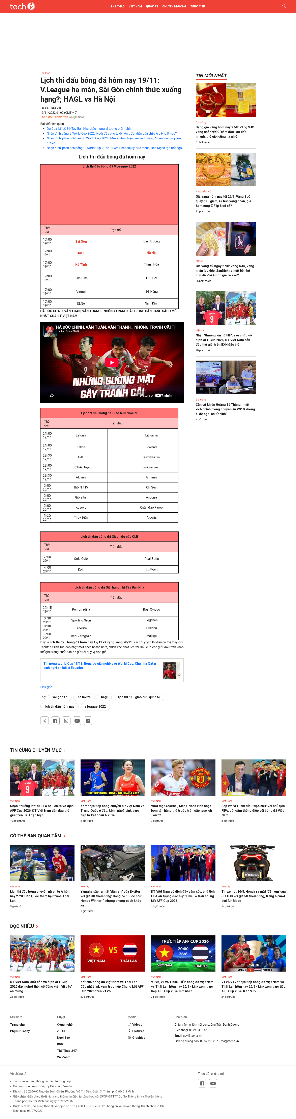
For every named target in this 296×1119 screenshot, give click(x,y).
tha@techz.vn (230, 1041)
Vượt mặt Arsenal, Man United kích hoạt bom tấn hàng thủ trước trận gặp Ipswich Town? (181, 810)
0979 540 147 (198, 1030)
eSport (200, 261)
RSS (60, 1044)
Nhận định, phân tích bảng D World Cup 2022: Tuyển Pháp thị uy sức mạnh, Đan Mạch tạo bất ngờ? (115, 148)
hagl (104, 697)
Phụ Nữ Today (20, 1031)
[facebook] (55, 720)
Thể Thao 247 (67, 1051)
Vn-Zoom (63, 1057)
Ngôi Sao (63, 1037)
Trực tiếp (197, 6)
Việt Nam (135, 6)
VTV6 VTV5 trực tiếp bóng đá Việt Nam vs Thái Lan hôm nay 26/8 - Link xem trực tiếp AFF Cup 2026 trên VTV (253, 986)
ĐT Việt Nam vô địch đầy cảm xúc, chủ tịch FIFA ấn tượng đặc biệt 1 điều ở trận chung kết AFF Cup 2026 (183, 896)
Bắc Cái (56, 107)
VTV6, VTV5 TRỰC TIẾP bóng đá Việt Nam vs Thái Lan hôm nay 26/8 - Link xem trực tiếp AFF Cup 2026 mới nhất (182, 986)
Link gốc (46, 687)
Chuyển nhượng (174, 6)
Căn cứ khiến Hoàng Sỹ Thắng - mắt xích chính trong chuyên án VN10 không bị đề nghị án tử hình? (225, 409)
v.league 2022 (95, 706)
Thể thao (118, 6)
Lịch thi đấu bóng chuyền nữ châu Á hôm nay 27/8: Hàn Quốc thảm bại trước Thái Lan (40, 896)
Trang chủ (17, 1024)
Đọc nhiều (22, 926)
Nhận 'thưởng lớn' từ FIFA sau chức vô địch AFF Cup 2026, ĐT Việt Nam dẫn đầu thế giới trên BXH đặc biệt (224, 339)
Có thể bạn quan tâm (36, 836)
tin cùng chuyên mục (36, 750)
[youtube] (77, 720)
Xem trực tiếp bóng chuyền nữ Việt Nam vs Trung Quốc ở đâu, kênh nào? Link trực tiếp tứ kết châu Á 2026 (112, 810)
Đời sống (201, 122)
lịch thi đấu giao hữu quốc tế (139, 697)
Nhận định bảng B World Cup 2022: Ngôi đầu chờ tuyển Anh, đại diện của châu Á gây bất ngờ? (112, 133)
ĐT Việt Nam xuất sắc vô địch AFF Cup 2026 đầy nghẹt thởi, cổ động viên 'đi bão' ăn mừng (41, 986)
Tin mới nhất (211, 76)
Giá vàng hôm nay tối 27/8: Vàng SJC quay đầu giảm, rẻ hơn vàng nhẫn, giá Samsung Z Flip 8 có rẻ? (223, 201)
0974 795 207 (209, 1041)
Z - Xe (61, 1031)
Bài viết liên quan (52, 124)
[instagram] (66, 720)
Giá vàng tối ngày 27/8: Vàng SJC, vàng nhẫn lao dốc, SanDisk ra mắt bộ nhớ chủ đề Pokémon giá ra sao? (225, 270)
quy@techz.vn (192, 1035)
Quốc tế (152, 6)
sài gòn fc (59, 697)
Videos (137, 1024)
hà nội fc (84, 697)
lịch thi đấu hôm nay (59, 706)
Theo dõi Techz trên (54, 117)
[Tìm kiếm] (281, 6)
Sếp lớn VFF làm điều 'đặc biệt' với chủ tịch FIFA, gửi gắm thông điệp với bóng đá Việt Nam (253, 810)
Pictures (138, 1031)
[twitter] (44, 720)
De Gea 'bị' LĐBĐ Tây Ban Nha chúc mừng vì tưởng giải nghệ (88, 129)
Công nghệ (64, 1024)
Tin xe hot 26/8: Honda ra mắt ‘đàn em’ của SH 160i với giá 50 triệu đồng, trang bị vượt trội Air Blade (253, 896)
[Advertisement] (109, 196)
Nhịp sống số (203, 191)
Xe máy (85, 886)
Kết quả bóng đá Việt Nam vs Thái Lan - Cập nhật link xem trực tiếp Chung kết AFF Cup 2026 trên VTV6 (112, 986)
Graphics (138, 1037)
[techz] (22, 6)
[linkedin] (88, 720)
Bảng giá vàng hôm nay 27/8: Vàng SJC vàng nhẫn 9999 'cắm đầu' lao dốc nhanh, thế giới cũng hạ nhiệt (225, 131)
